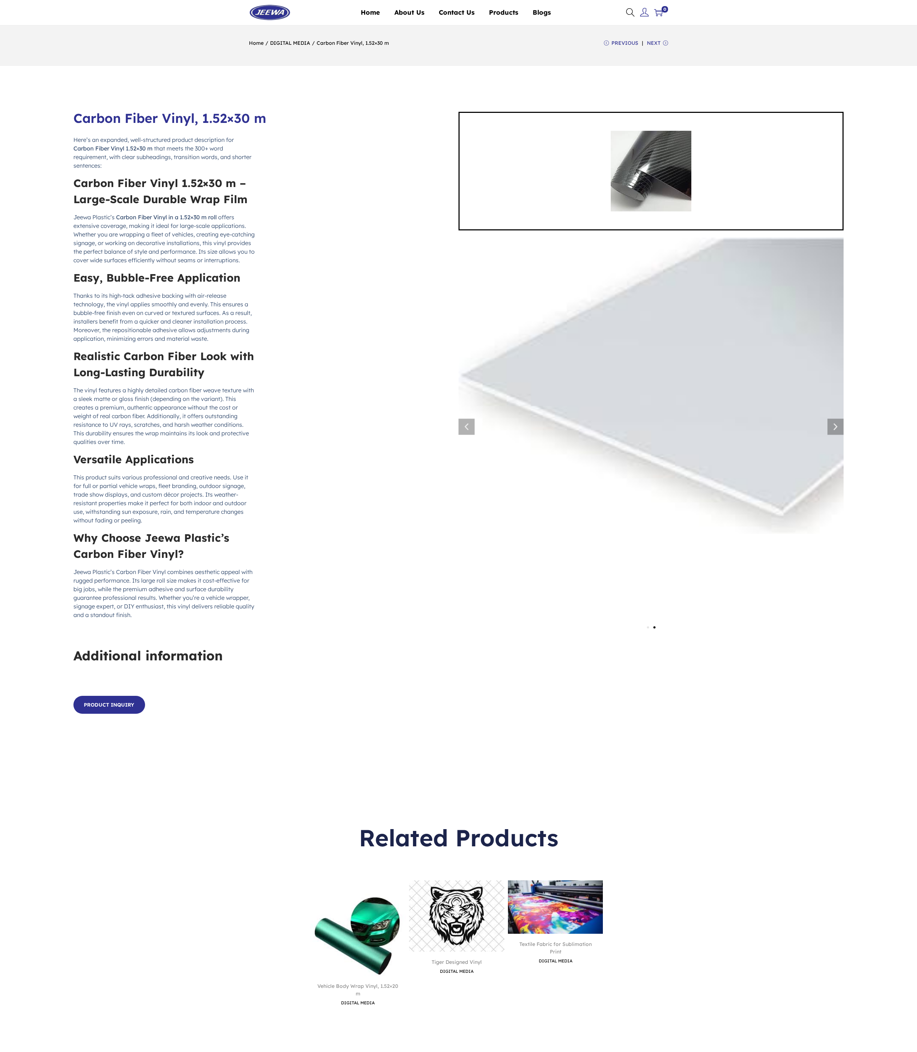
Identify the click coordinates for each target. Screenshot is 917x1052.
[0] (658, 12)
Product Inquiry (109, 705)
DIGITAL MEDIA (290, 43)
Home (256, 43)
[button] (466, 427)
